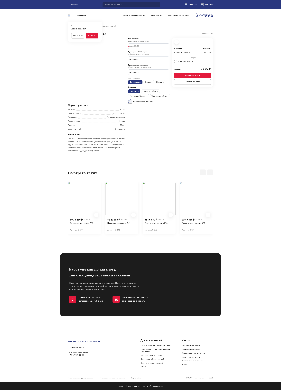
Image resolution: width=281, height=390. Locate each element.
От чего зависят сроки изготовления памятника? (155, 350)
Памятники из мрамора (191, 349)
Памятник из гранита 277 (81, 223)
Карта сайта (136, 378)
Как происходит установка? (151, 355)
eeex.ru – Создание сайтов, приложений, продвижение (141, 386)
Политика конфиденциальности (81, 378)
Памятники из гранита (191, 345)
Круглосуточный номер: (204, 15)
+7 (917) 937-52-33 (76, 355)
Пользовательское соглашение (112, 378)
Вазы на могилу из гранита (192, 361)
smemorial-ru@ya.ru (76, 347)
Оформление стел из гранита (193, 353)
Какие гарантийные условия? (152, 359)
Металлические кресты (191, 357)
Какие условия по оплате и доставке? (155, 345)
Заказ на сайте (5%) (194, 61)
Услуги (184, 365)
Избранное (193, 4)
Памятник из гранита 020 (193, 223)
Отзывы (143, 367)
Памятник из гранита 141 (118, 223)
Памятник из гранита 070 (156, 223)
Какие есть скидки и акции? (151, 363)
